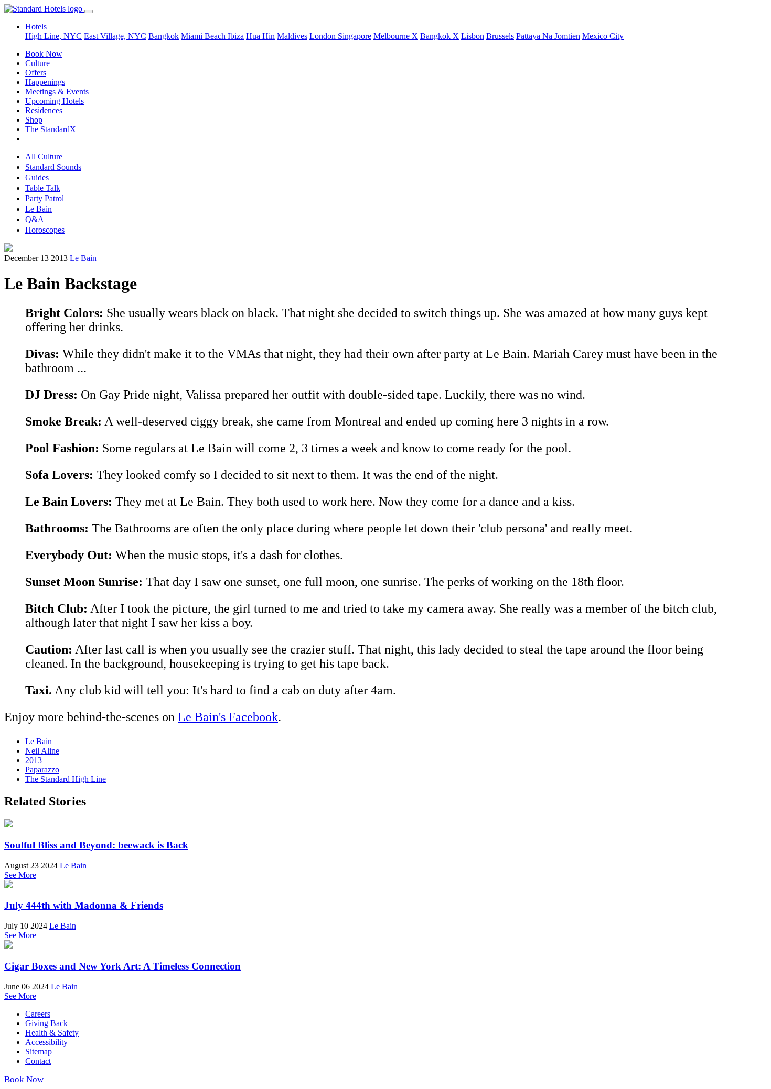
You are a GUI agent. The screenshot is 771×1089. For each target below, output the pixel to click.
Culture (37, 63)
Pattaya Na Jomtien (548, 35)
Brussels (500, 35)
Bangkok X (439, 35)
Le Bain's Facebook (228, 717)
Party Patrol (44, 198)
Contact (38, 1061)
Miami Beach (204, 35)
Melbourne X (395, 35)
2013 (33, 760)
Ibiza (236, 35)
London (323, 35)
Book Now (43, 53)
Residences (43, 110)
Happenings (45, 82)
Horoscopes (45, 229)
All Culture (43, 156)
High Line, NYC (53, 35)
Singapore (354, 35)
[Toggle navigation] (88, 11)
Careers (37, 1013)
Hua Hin (260, 35)
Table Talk (42, 187)
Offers (35, 72)
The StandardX (50, 129)
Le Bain (38, 208)
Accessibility (46, 1042)
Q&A (34, 219)
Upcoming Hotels (54, 100)
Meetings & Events (57, 91)
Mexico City (603, 35)
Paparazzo (42, 769)
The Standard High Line (65, 779)
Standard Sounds (53, 166)
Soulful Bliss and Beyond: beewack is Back (96, 845)
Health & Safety (52, 1032)
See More (20, 874)
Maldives (292, 35)
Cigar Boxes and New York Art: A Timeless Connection (122, 966)
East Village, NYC (115, 35)
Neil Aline (42, 750)
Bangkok (163, 35)
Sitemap (38, 1051)
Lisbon (472, 35)
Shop (33, 119)
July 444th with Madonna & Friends (83, 905)
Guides (37, 177)
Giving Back (46, 1023)
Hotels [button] (36, 26)
